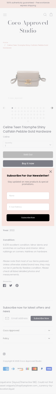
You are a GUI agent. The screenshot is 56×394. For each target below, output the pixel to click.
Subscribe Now (28, 217)
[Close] (50, 171)
